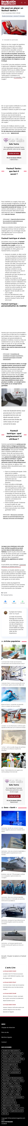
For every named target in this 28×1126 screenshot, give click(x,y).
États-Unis (5, 1113)
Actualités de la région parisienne (11, 1050)
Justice (18, 1089)
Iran (13, 1089)
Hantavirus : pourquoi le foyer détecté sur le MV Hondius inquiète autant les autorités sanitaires (13, 921)
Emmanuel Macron (15, 1072)
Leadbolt (4, 1123)
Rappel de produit (7, 1105)
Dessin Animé (16, 1070)
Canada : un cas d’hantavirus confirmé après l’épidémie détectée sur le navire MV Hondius (13, 726)
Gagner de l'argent (7, 1083)
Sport (17, 1108)
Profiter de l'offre (14, 796)
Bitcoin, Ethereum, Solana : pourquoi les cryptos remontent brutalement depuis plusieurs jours (13, 998)
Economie (5, 1072)
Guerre (16, 1083)
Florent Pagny (6, 1080)
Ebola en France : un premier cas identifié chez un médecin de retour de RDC (12, 705)
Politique (17, 1094)
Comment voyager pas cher (10, 1064)
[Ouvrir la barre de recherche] (21, 3)
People (4, 1094)
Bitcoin (11, 1056)
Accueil (3, 956)
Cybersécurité (6, 1070)
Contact (4, 1042)
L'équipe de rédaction (8, 1027)
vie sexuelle (17, 77)
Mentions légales (6, 1037)
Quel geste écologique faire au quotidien (13, 1097)
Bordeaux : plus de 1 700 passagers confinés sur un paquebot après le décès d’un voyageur (13, 875)
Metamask (5, 1092)
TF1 (22, 1108)
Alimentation (6, 1053)
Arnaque (5, 1056)
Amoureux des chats (17, 1053)
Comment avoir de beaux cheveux (11, 1061)
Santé (5, 593)
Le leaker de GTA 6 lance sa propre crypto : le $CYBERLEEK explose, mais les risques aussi (13, 976)
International (6, 1089)
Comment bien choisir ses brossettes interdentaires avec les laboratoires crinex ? (13, 662)
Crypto (15, 1067)
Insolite (4, 1086)
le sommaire (11, 40)
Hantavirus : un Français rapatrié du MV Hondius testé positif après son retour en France (12, 944)
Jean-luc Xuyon (14, 614)
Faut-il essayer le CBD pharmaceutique (12, 1078)
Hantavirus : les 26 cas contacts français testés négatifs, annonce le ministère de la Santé (13, 829)
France (21, 1080)
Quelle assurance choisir (8, 1100)
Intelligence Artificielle (14, 1086)
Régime (4, 1108)
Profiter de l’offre (14, 153)
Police (10, 1094)
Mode (12, 1092)
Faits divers (5, 1075)
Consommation (6, 1067)
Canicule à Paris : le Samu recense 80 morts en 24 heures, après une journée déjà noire (13, 684)
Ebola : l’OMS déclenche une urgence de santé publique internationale (12, 771)
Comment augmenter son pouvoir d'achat (13, 1059)
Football (14, 1080)
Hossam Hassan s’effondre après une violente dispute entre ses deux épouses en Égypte (13, 1010)
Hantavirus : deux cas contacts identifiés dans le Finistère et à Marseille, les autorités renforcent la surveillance (13, 898)
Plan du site (5, 1032)
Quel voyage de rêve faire (9, 1102)
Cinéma (18, 1056)
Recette (17, 1105)
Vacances (5, 1111)
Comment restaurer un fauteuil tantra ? (13, 565)
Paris (18, 1092)
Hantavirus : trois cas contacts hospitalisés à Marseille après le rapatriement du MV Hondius (13, 852)
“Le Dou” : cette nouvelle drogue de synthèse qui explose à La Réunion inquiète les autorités (13, 748)
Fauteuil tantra (8, 595)
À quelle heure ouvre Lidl (16, 1111)
